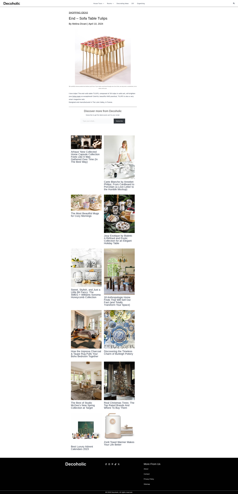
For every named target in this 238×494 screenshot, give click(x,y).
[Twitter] (119, 464)
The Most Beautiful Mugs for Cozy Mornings (85, 214)
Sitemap (147, 484)
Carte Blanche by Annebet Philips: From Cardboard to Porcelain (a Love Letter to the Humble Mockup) (119, 185)
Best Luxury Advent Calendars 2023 (82, 448)
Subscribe (119, 121)
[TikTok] (115, 464)
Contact (147, 474)
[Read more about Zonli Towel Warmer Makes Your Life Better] (119, 426)
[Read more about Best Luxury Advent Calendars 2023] (86, 428)
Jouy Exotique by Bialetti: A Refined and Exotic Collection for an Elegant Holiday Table (118, 239)
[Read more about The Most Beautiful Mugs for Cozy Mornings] (86, 202)
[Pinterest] (112, 464)
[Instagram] (109, 464)
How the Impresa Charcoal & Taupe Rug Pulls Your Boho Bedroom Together (86, 354)
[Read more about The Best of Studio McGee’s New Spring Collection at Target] (86, 381)
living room (76, 96)
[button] (103, 3)
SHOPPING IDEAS (78, 12)
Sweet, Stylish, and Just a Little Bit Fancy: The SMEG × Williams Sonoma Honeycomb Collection (86, 293)
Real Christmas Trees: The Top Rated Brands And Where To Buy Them (119, 405)
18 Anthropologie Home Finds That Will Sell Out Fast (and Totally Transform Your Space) (117, 301)
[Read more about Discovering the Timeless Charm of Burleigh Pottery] (119, 329)
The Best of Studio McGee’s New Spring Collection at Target (83, 405)
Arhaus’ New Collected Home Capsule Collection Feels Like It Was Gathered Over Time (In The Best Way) (85, 156)
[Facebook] (106, 464)
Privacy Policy (149, 479)
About (146, 469)
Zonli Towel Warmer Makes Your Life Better (119, 443)
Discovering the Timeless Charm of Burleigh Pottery (118, 352)
